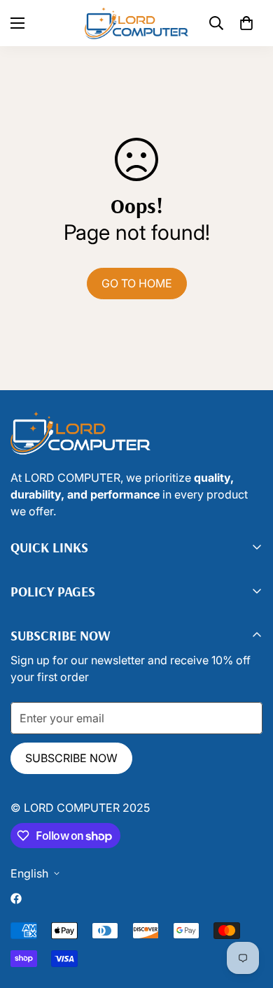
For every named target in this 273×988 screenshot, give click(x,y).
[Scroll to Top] (150, 914)
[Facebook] (16, 898)
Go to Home (137, 283)
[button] (246, 23)
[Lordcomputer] (136, 23)
